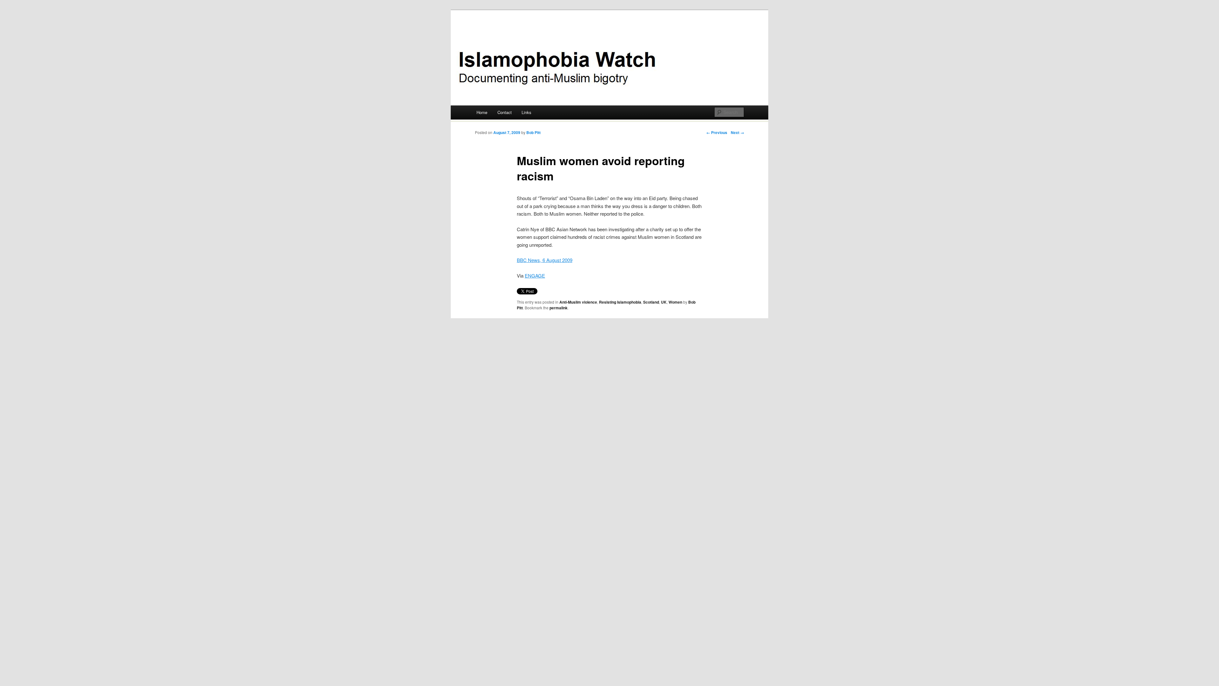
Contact (504, 112)
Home (481, 112)
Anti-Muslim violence (578, 302)
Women (675, 302)
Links (526, 112)
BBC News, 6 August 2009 (544, 260)
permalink (559, 308)
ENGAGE (535, 275)
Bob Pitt (533, 132)
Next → (737, 132)
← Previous (716, 132)
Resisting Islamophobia (620, 302)
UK (664, 302)
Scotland (651, 302)
